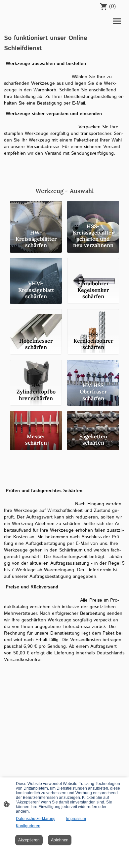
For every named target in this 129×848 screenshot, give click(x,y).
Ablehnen (59, 840)
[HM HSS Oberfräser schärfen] (93, 370)
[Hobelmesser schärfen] (36, 319)
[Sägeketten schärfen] (93, 421)
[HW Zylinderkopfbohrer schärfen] (36, 370)
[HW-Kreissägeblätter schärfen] (36, 211)
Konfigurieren (28, 826)
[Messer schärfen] (36, 421)
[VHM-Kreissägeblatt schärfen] (36, 268)
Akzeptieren (29, 840)
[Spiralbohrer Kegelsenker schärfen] (93, 268)
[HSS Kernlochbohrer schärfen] (93, 319)
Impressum (76, 818)
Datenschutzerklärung (36, 818)
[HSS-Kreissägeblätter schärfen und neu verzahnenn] (93, 211)
